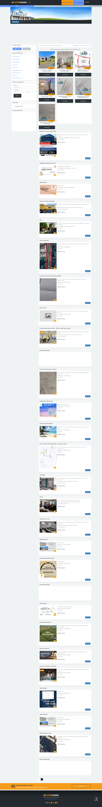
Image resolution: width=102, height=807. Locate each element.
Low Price (88, 45)
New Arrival (84, 45)
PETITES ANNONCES (79, 2)
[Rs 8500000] (47, 86)
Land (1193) (15, 67)
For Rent (27, 48)
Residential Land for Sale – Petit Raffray (46, 123)
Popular (79, 45)
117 (75, 779)
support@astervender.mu (51, 799)
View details (47, 74)
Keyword (15, 85)
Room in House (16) (16, 72)
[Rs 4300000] (83, 59)
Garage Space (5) (16, 62)
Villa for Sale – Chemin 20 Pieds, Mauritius (65, 70)
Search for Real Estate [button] (18, 82)
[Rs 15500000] (65, 59)
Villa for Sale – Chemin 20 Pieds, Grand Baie (47, 70)
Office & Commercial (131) (18, 77)
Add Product (81, 786)
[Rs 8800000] (47, 59)
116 (71, 779)
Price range (16, 89)
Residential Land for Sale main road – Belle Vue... (83, 70)
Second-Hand (85, 6)
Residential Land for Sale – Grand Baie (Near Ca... (83, 97)
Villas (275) (15, 75)
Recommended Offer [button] (17, 110)
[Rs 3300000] (47, 112)
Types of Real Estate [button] (18, 53)
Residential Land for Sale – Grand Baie (65, 97)
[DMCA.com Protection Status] (98, 804)
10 (65, 779)
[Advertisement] (51, 33)
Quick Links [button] (15, 102)
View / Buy (88, 158)
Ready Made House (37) (17, 70)
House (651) (15, 64)
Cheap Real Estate (19, 106)
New (51, 6)
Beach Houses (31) (16, 59)
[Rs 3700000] (83, 86)
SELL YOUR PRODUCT (67, 2)
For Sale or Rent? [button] (17, 45)
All (17, 6)
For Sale (17, 48)
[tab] (24, 45)
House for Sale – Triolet (47, 96)
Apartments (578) (16, 56)
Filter (18, 95)
